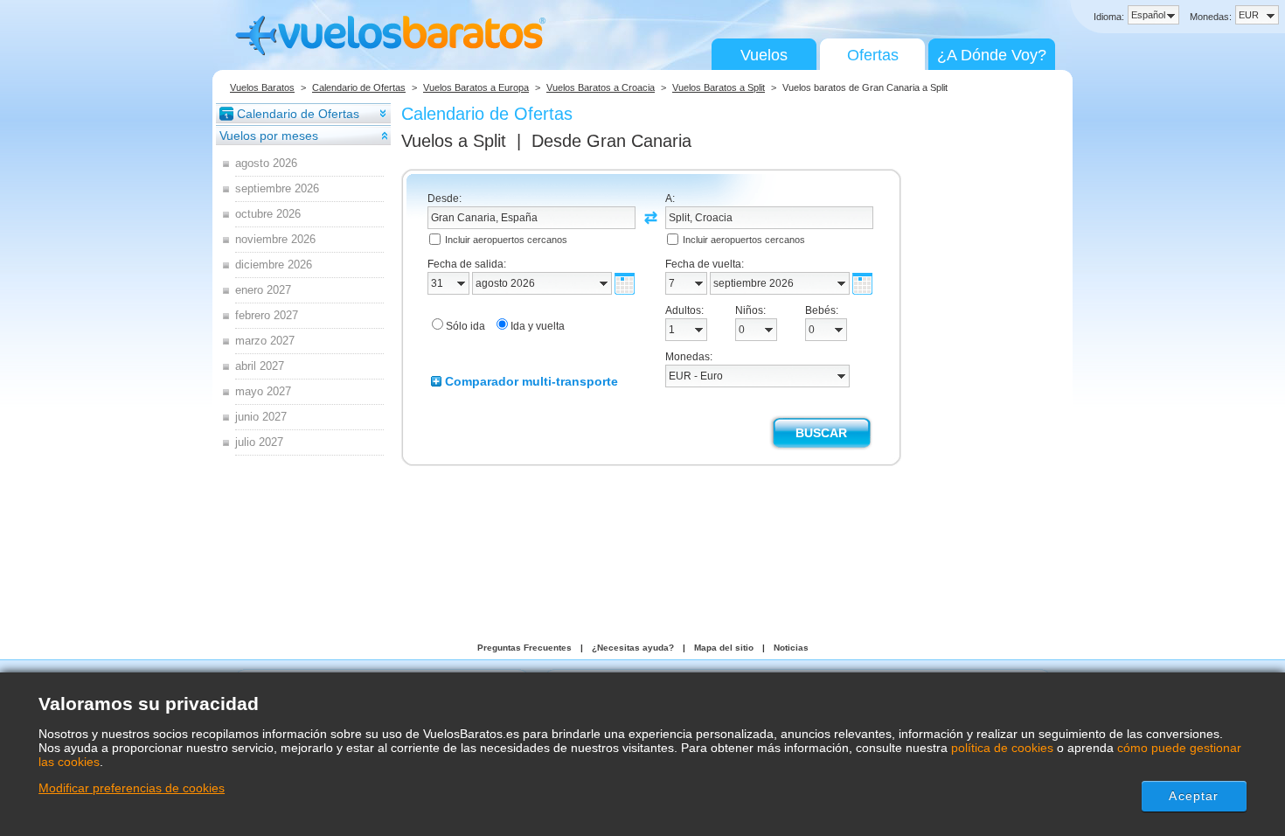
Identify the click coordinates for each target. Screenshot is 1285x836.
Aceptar (1194, 796)
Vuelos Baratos (262, 87)
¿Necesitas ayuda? (633, 647)
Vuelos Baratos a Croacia (600, 87)
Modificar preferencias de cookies (131, 788)
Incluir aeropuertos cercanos (506, 239)
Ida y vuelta (538, 326)
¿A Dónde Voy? (991, 55)
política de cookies (1002, 748)
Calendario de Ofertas (359, 87)
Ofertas (873, 55)
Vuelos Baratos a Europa (476, 87)
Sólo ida (465, 326)
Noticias (791, 647)
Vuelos (764, 55)
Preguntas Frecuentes (524, 647)
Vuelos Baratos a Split (718, 87)
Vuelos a (453, 140)
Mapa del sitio (724, 647)
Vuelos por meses (268, 136)
